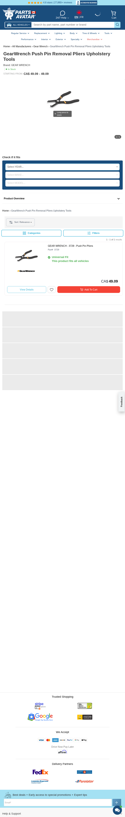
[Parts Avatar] (26, 13)
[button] (18, 25)
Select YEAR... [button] (15, 167)
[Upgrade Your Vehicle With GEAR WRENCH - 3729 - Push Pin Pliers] (26, 258)
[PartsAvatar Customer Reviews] (85, 2)
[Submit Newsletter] (116, 802)
